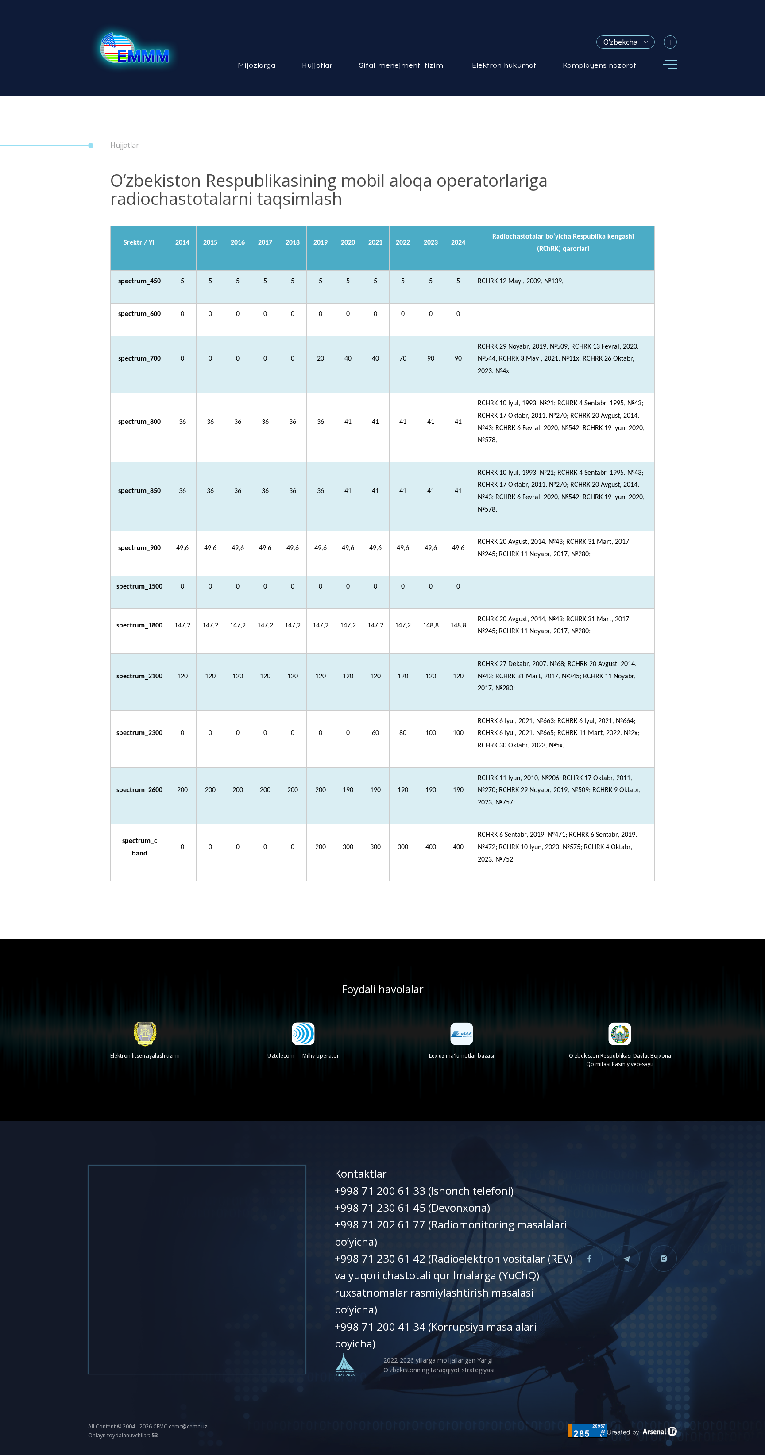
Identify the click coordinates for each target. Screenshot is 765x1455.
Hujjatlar (317, 65)
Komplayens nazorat (599, 65)
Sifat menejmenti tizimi (402, 65)
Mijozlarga (256, 65)
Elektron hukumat (504, 65)
